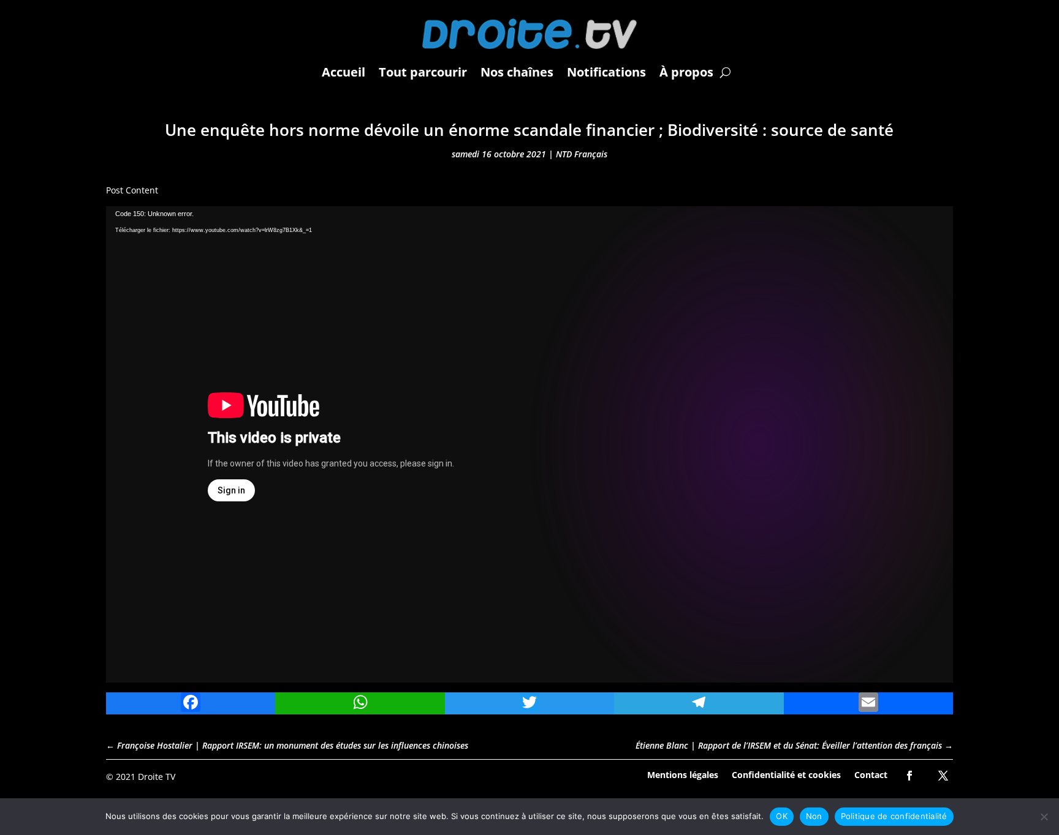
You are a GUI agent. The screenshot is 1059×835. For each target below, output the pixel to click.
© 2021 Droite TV (140, 776)
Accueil (343, 72)
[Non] (1044, 817)
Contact (870, 774)
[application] (529, 444)
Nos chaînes (516, 72)
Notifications (606, 72)
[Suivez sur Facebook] (909, 775)
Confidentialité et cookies (786, 774)
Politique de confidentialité (894, 816)
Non (814, 816)
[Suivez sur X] (943, 775)
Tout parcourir (423, 72)
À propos (686, 72)
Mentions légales (682, 774)
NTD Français (581, 154)
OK (782, 816)
